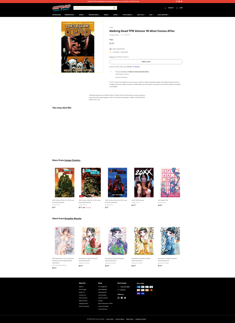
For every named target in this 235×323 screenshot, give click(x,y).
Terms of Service (84, 306)
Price (111, 40)
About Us (82, 292)
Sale (151, 14)
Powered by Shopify (140, 319)
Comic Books (102, 295)
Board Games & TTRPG (105, 303)
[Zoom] (77, 47)
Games (115, 14)
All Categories (102, 286)
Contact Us (82, 295)
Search (81, 286)
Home (111, 27)
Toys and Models (103, 306)
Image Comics (114, 35)
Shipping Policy (83, 303)
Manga (106, 14)
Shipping (112, 57)
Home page (82, 289)
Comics (81, 14)
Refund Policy (83, 300)
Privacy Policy (83, 298)
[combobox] (95, 8)
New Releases (56, 14)
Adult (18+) (140, 14)
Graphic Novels (94, 14)
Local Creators (163, 14)
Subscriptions (69, 14)
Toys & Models (127, 14)
